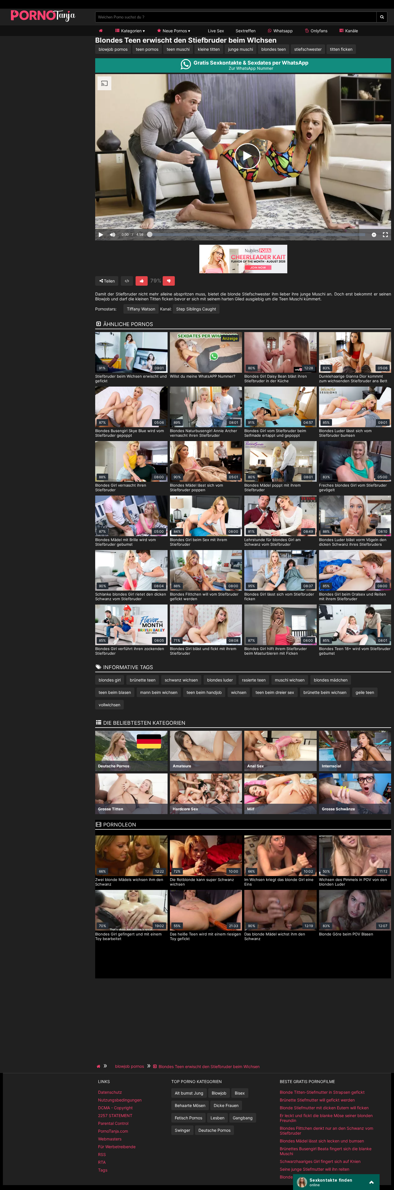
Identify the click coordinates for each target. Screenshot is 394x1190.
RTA (102, 1162)
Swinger (182, 1130)
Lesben (217, 1117)
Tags (102, 1170)
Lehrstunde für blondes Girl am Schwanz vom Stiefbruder (272, 542)
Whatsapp (282, 30)
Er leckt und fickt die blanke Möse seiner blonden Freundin (326, 1118)
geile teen (365, 692)
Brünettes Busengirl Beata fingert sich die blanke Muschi (326, 1151)
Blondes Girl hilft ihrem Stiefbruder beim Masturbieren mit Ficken (275, 651)
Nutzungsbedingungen (120, 1099)
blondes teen (273, 49)
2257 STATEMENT (115, 1115)
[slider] (122, 217)
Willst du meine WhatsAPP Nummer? (202, 376)
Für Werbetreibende (117, 1146)
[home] (99, 1066)
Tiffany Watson (141, 308)
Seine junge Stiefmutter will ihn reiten (314, 1169)
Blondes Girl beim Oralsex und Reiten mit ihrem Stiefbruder (352, 596)
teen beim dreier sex (275, 692)
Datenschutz (110, 1092)
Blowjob (219, 1093)
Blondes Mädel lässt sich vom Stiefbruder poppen (196, 487)
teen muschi (178, 49)
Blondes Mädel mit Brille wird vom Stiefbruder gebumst (125, 542)
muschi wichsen (290, 679)
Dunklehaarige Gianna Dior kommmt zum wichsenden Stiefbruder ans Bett (353, 378)
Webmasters (109, 1138)
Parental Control (113, 1123)
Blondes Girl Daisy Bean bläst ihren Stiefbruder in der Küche (275, 378)
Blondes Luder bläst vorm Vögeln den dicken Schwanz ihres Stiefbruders (353, 542)
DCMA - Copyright (115, 1107)
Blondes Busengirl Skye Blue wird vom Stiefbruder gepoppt (129, 433)
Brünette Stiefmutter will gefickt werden (317, 1099)
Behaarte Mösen (190, 1105)
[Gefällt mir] (142, 281)
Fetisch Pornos (188, 1117)
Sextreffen (246, 30)
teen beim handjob (204, 692)
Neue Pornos (174, 30)
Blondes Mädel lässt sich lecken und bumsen (322, 1140)
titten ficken (341, 49)
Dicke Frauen (226, 1105)
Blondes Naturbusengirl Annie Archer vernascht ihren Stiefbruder (203, 433)
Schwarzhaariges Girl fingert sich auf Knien (320, 1161)
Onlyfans (318, 30)
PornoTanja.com (113, 1131)
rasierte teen (254, 679)
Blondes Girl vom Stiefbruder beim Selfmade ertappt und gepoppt (275, 433)
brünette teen (142, 679)
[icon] (100, 30)
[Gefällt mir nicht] (169, 281)
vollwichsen (109, 704)
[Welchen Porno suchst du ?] (382, 17)
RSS (102, 1154)
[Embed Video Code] (127, 281)
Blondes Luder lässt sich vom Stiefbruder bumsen (345, 433)
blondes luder (220, 679)
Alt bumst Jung (189, 1093)
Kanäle (351, 30)
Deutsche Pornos (214, 1130)
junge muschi (240, 49)
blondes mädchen (331, 679)
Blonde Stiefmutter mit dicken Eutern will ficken (324, 1107)
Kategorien (131, 30)
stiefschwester (308, 49)
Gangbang (243, 1117)
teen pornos (147, 49)
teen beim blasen (115, 692)
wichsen (238, 692)
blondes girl (110, 679)
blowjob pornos (113, 49)
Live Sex (215, 30)
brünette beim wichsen (324, 692)
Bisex (240, 1093)
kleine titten (209, 49)
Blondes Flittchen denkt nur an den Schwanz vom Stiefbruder (326, 1131)
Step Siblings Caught (196, 308)
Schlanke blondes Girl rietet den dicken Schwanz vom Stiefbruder (130, 596)
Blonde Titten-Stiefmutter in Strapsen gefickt (322, 1092)
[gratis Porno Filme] (43, 21)
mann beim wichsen (158, 692)
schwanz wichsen (181, 679)
